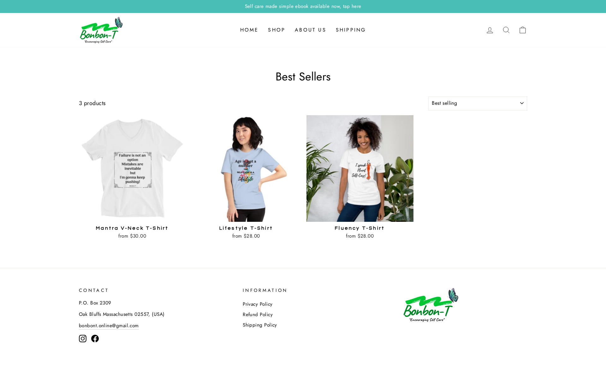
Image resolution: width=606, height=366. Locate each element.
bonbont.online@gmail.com (109, 325)
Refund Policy (258, 314)
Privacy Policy (257, 304)
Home (249, 29)
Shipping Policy (260, 325)
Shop (276, 29)
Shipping (351, 29)
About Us (310, 29)
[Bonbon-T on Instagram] (82, 338)
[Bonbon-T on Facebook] (95, 338)
